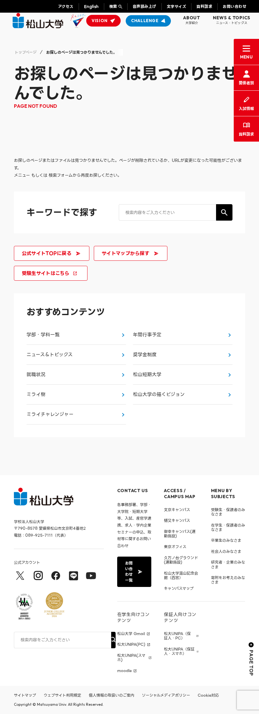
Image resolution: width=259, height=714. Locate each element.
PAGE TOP (251, 663)
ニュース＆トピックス (50, 354)
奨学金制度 (145, 354)
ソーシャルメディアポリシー (166, 695)
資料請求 (204, 6)
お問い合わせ (234, 6)
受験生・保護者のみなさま (228, 512)
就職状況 (36, 374)
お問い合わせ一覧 (129, 571)
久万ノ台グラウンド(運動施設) (181, 560)
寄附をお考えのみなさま (228, 580)
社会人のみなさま (226, 551)
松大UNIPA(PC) (131, 644)
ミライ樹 (36, 394)
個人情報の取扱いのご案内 (111, 695)
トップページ (26, 52)
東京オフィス (175, 547)
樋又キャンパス (177, 520)
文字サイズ (176, 6)
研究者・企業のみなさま (228, 564)
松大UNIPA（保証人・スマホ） (179, 651)
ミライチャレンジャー (50, 414)
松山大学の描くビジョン (159, 394)
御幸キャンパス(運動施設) (180, 533)
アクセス (66, 6)
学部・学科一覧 (43, 335)
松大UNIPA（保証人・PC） (177, 636)
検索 (113, 6)
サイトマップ (25, 695)
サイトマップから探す (125, 253)
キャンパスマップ (179, 588)
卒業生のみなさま (226, 540)
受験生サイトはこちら (45, 273)
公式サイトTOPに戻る (46, 253)
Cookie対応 (208, 695)
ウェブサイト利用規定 (62, 695)
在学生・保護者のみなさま (228, 527)
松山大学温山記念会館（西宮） (181, 575)
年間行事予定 (147, 335)
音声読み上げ (144, 6)
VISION (100, 20)
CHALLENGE (145, 20)
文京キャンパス (177, 510)
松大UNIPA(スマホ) (131, 657)
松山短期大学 (147, 374)
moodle (124, 670)
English (91, 6)
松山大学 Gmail (131, 634)
